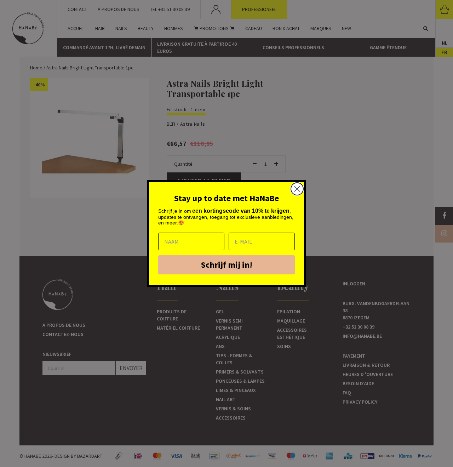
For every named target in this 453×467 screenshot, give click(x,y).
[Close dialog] (297, 189)
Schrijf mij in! (226, 264)
